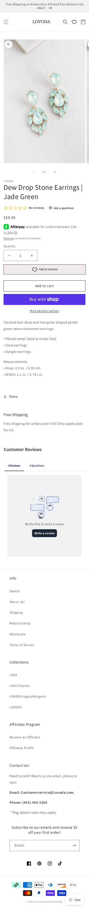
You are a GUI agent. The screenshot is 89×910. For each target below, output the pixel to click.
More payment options (44, 311)
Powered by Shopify (52, 901)
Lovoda (38, 901)
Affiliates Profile (21, 748)
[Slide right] (55, 172)
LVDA (13, 675)
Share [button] (13, 396)
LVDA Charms (19, 686)
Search (14, 591)
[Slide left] (34, 172)
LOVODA (15, 707)
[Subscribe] (74, 845)
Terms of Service (21, 645)
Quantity (9, 246)
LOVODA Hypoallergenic (27, 696)
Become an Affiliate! (24, 737)
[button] (6, 22)
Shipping (9, 238)
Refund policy (20, 623)
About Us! (17, 602)
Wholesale (17, 634)
